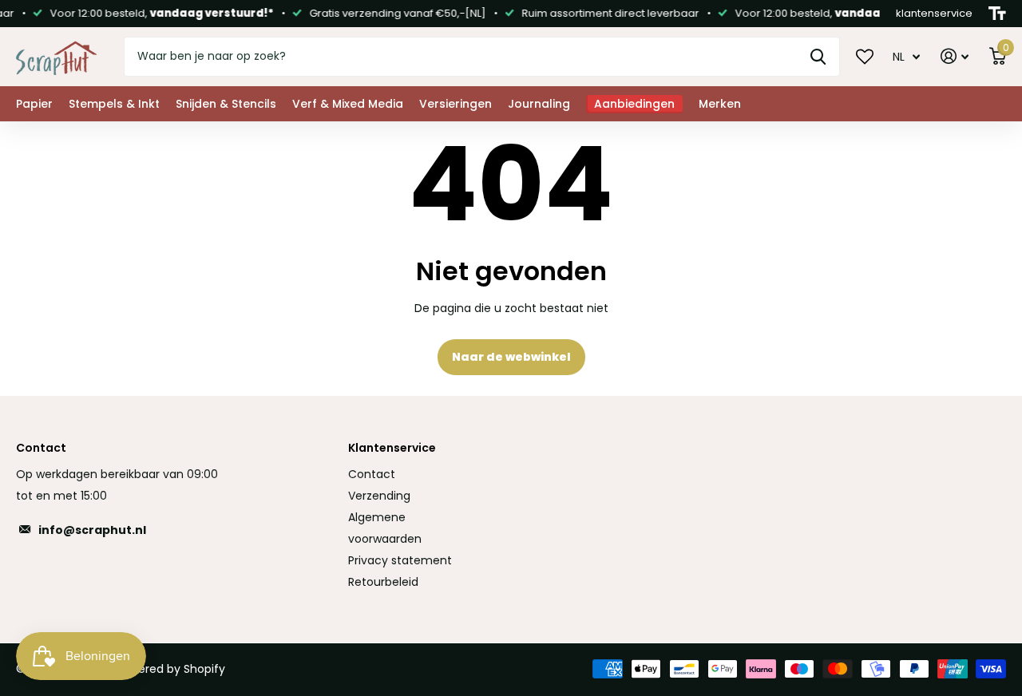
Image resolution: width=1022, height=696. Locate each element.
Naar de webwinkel (511, 357)
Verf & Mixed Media (347, 104)
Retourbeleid (383, 582)
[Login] (954, 56)
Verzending (379, 496)
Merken (720, 104)
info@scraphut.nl (92, 530)
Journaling (539, 104)
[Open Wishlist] (864, 56)
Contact (371, 474)
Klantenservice (392, 448)
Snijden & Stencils (226, 104)
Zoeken (818, 57)
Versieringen (455, 104)
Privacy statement (400, 560)
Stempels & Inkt (114, 104)
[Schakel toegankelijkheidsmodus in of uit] (997, 13)
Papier (34, 104)
